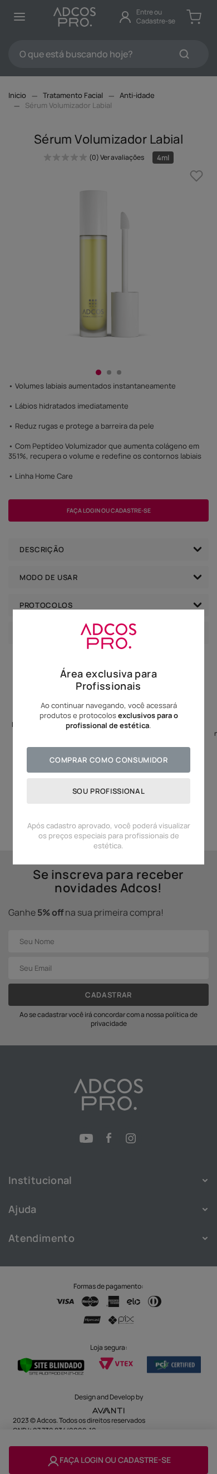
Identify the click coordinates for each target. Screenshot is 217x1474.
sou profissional (108, 791)
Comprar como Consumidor (109, 760)
